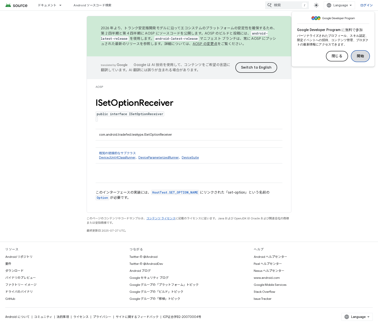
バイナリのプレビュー (20, 278)
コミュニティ (43, 317)
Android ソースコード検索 (92, 5)
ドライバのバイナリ (19, 292)
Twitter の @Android (144, 257)
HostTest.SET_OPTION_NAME (175, 192)
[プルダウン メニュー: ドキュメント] (62, 5)
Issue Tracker (262, 299)
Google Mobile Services (270, 285)
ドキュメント (47, 5)
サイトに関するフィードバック (137, 317)
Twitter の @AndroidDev (146, 264)
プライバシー (102, 317)
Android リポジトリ (19, 257)
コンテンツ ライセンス (160, 218)
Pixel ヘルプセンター (268, 264)
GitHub (10, 299)
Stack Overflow (264, 292)
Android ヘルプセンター (270, 257)
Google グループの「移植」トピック (155, 299)
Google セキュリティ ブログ (149, 278)
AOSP (99, 87)
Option (102, 198)
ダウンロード (14, 271)
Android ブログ (140, 271)
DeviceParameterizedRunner (158, 158)
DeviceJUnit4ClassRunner (117, 158)
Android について (17, 317)
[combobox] (287, 5)
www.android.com (267, 278)
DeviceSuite (190, 158)
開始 (360, 56)
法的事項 (63, 317)
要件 (8, 264)
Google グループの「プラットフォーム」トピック (164, 285)
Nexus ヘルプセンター (269, 271)
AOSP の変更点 (205, 44)
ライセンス (81, 317)
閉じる (337, 56)
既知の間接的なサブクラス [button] (149, 155)
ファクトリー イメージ (21, 285)
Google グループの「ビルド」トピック (156, 292)
